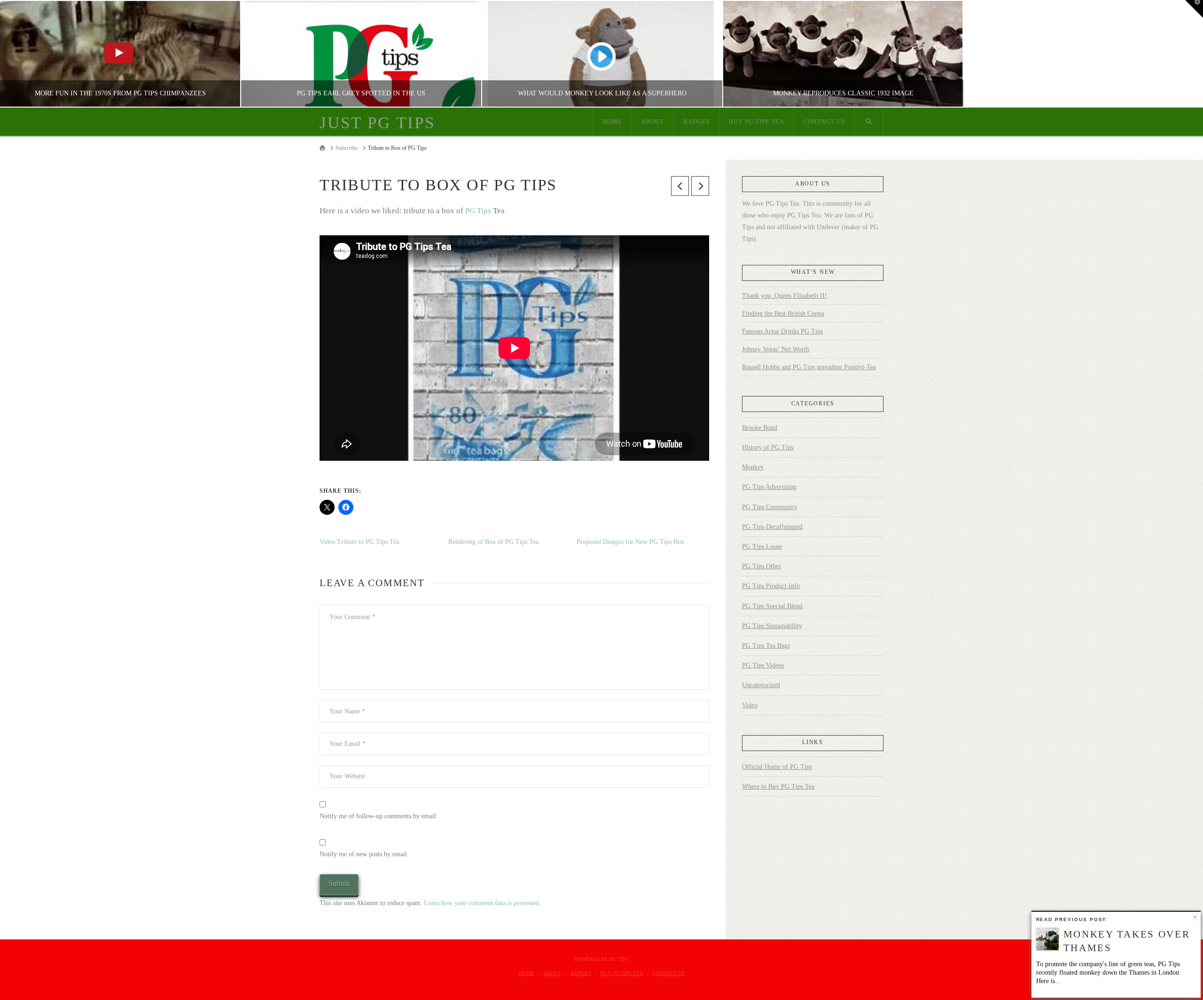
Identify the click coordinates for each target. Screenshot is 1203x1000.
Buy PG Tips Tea (622, 973)
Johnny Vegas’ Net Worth (775, 349)
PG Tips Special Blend (772, 606)
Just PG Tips (377, 123)
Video (750, 705)
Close (1195, 917)
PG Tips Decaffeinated (772, 526)
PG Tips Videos (763, 665)
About (552, 973)
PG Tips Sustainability (772, 625)
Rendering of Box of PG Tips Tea (493, 541)
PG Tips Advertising (769, 486)
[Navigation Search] (868, 122)
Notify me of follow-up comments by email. (379, 816)
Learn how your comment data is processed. (482, 903)
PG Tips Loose (762, 546)
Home (526, 973)
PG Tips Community (769, 507)
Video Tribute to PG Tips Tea (359, 541)
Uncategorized (761, 685)
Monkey (753, 467)
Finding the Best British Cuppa (783, 313)
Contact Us (669, 973)
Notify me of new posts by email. (364, 854)
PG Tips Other (761, 566)
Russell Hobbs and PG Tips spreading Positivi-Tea (809, 367)
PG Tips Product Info (771, 585)
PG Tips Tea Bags (766, 645)
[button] (1194, 9)
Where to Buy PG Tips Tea (778, 786)
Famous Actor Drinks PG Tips (782, 331)
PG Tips (478, 210)
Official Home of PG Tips (777, 766)
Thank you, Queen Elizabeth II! (784, 295)
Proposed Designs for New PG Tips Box (630, 541)
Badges (580, 973)
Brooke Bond (759, 427)
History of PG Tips (767, 447)
